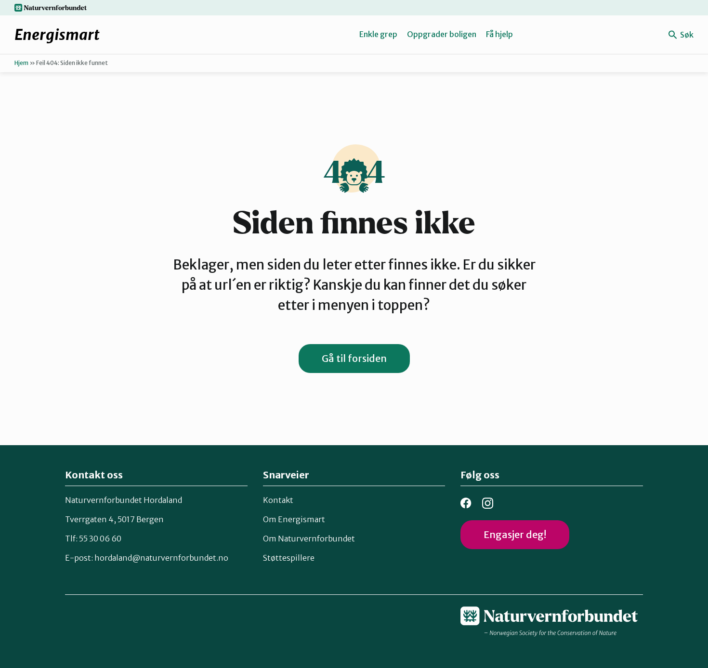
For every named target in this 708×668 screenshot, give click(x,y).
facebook (466, 503)
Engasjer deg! (515, 534)
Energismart (57, 35)
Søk (686, 34)
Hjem (21, 62)
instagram (487, 503)
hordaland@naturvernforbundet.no (161, 558)
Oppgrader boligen (441, 34)
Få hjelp (499, 34)
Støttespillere (289, 558)
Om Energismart (294, 519)
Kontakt (278, 500)
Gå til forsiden (354, 358)
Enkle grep (378, 34)
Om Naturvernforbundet (309, 538)
